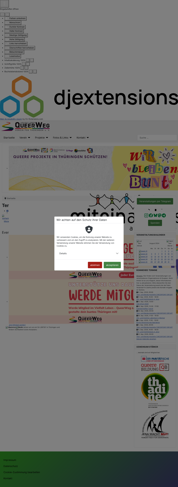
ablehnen (95, 265)
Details (63, 253)
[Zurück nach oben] (173, 482)
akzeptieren (112, 265)
